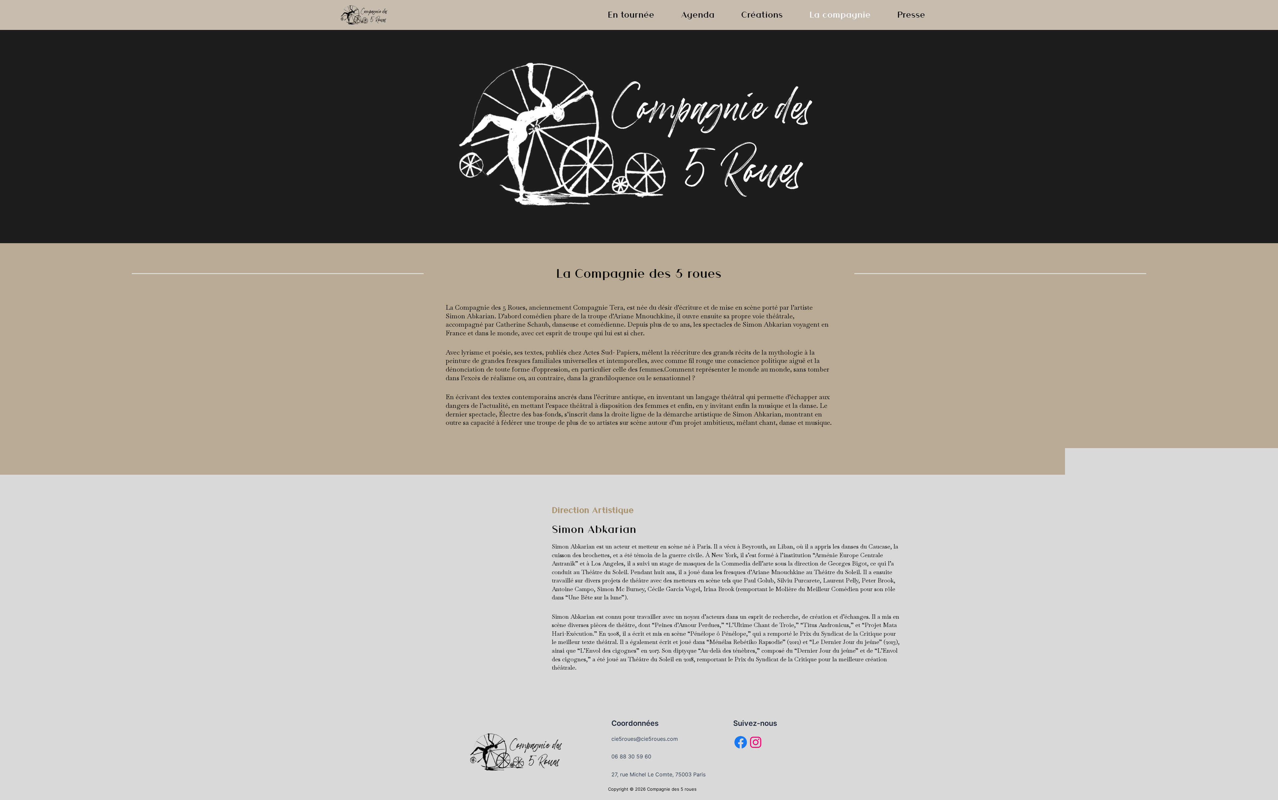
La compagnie (840, 14)
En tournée (631, 14)
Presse (911, 14)
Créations (762, 14)
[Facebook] (740, 742)
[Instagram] (755, 742)
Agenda (698, 14)
